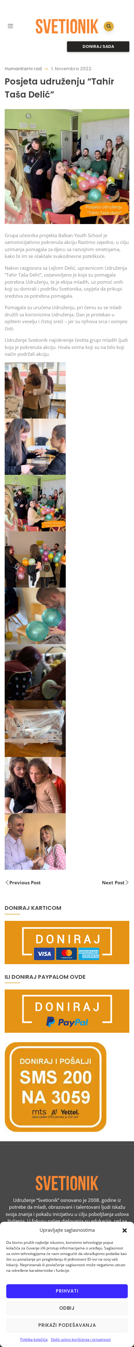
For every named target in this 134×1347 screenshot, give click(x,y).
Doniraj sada (98, 46)
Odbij (67, 1308)
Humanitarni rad (23, 69)
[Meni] (10, 25)
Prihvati (67, 1291)
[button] (125, 1230)
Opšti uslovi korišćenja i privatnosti (81, 1339)
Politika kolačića (34, 1339)
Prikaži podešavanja (67, 1325)
